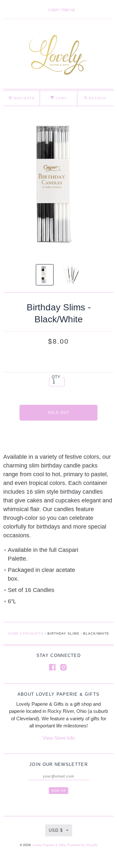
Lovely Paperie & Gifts (48, 845)
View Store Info (59, 738)
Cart (60, 98)
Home (13, 633)
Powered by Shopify (82, 845)
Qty (56, 377)
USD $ (56, 830)
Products (33, 633)
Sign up (68, 9)
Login (53, 9)
